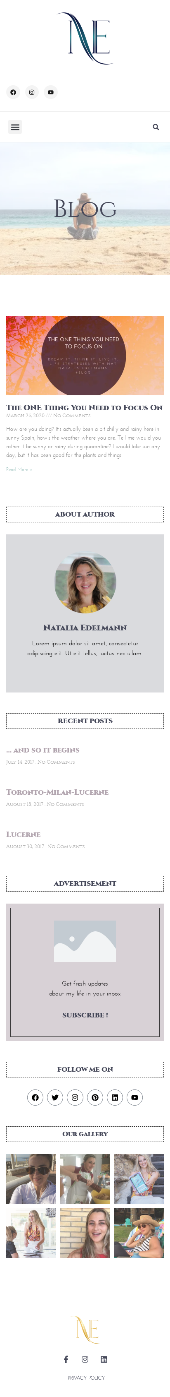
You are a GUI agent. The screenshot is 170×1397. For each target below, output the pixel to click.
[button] (15, 127)
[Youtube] (51, 92)
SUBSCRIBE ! (85, 1015)
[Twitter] (55, 1097)
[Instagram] (32, 92)
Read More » (19, 469)
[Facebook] (13, 92)
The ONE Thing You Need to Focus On (84, 408)
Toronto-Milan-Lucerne (57, 792)
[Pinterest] (95, 1097)
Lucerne (23, 834)
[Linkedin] (115, 1097)
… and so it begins (43, 750)
